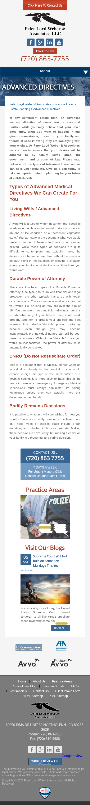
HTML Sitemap (32, 696)
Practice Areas (63, 104)
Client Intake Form (67, 691)
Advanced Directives (46, 109)
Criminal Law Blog (24, 686)
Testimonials (18, 691)
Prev (28, 542)
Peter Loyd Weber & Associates (45, 24)
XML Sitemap (58, 696)
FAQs (75, 686)
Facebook (31, 42)
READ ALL (60, 628)
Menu (45, 71)
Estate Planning (19, 109)
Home (22, 681)
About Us (39, 681)
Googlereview (45, 759)
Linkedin (49, 42)
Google (40, 42)
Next (62, 542)
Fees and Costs (53, 686)
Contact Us (41, 691)
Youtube (59, 42)
